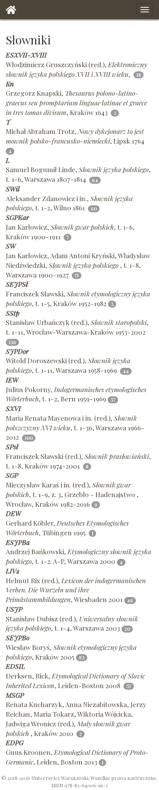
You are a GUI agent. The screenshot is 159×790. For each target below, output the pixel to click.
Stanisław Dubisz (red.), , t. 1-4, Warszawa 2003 (72, 623)
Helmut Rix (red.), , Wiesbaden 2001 (76, 590)
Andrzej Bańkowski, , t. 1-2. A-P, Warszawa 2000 (78, 556)
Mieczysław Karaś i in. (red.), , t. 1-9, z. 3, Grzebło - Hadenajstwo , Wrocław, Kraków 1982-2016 (72, 494)
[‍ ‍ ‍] (144, 9)
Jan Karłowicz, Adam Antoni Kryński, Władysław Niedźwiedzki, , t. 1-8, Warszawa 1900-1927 (78, 265)
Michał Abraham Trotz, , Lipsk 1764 (76, 136)
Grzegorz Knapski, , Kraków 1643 (76, 102)
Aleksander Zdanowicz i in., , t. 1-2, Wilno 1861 (69, 203)
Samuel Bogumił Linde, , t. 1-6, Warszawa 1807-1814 (78, 174)
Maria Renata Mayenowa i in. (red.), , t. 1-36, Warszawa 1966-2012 (75, 427)
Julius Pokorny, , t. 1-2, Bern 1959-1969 (76, 394)
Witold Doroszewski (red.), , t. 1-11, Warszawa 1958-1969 (68, 365)
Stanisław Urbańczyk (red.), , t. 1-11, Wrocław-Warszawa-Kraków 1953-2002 (77, 327)
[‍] (11, 9)
